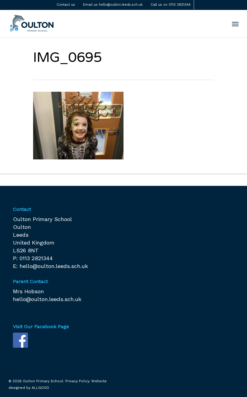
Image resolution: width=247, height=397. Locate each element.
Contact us (66, 5)
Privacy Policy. (77, 381)
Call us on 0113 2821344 (171, 5)
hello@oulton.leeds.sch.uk (54, 266)
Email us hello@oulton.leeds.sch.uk (112, 5)
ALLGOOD (40, 388)
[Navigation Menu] (235, 24)
